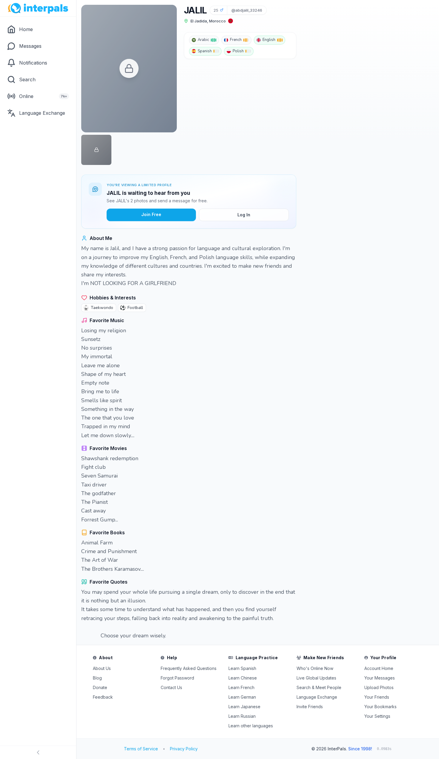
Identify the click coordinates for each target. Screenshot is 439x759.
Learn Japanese (244, 706)
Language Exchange (317, 697)
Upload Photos (379, 687)
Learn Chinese (242, 677)
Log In (243, 214)
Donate (100, 687)
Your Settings (377, 716)
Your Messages (379, 677)
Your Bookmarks (380, 706)
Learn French (241, 687)
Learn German (242, 697)
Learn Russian (242, 716)
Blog (97, 677)
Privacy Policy (184, 748)
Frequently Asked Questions (189, 668)
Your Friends (376, 697)
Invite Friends (310, 706)
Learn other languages (250, 725)
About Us (102, 668)
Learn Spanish (242, 668)
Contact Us (171, 687)
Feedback (103, 697)
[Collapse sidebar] (38, 752)
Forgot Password (177, 677)
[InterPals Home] (38, 8)
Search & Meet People (319, 687)
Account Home (378, 668)
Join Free (151, 214)
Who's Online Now (315, 668)
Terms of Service (141, 748)
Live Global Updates (316, 677)
